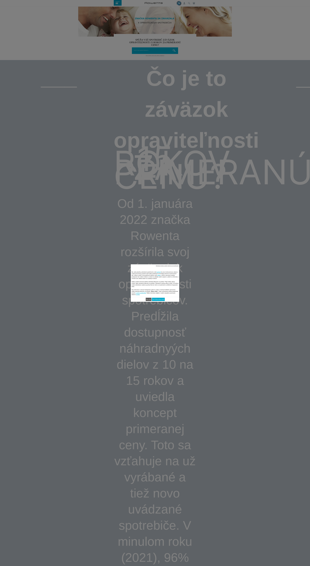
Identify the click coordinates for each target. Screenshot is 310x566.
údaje (158, 275)
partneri (159, 272)
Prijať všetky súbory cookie (158, 299)
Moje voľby (148, 299)
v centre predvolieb (140, 293)
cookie (138, 294)
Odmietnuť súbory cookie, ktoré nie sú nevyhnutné (167, 265)
